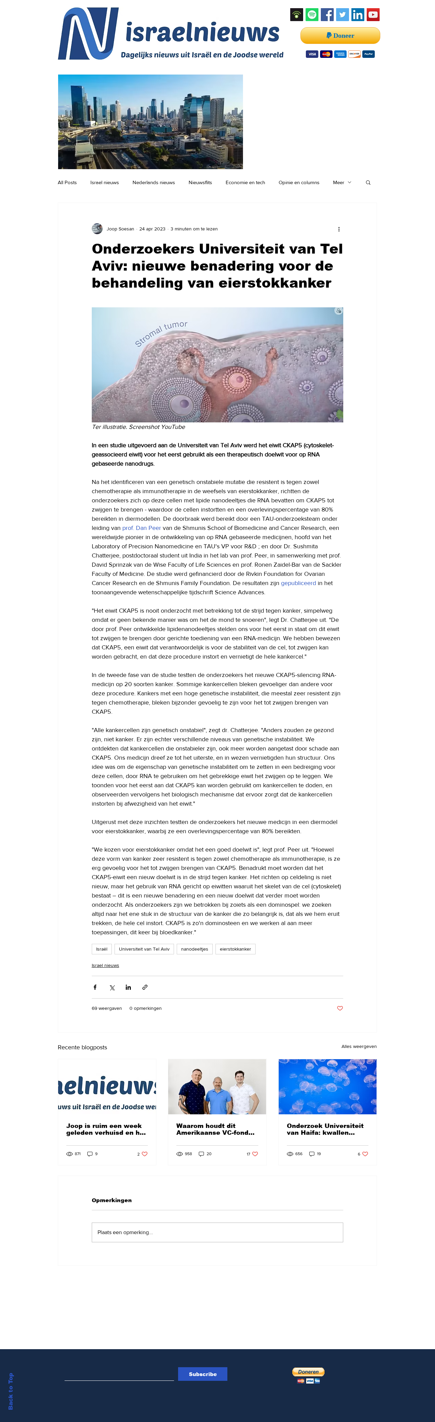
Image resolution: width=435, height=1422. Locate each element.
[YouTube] (373, 14)
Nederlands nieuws (154, 182)
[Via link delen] (145, 987)
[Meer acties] (339, 229)
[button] (368, 182)
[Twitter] (342, 14)
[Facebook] (327, 14)
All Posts (67, 182)
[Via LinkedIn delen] (128, 987)
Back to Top (10, 1391)
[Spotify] (312, 14)
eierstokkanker (235, 949)
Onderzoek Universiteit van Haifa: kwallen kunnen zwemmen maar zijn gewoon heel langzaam (326, 1129)
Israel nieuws (104, 182)
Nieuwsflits (200, 182)
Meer (338, 182)
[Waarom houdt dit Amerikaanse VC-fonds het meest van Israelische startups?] (217, 1086)
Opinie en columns (299, 182)
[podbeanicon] (296, 14)
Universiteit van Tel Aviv (144, 949)
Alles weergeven (359, 1046)
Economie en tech (245, 182)
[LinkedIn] (357, 14)
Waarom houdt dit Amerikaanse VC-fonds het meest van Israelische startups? (214, 1129)
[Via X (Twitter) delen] (111, 987)
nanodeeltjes (194, 949)
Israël (101, 949)
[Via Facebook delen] (95, 987)
